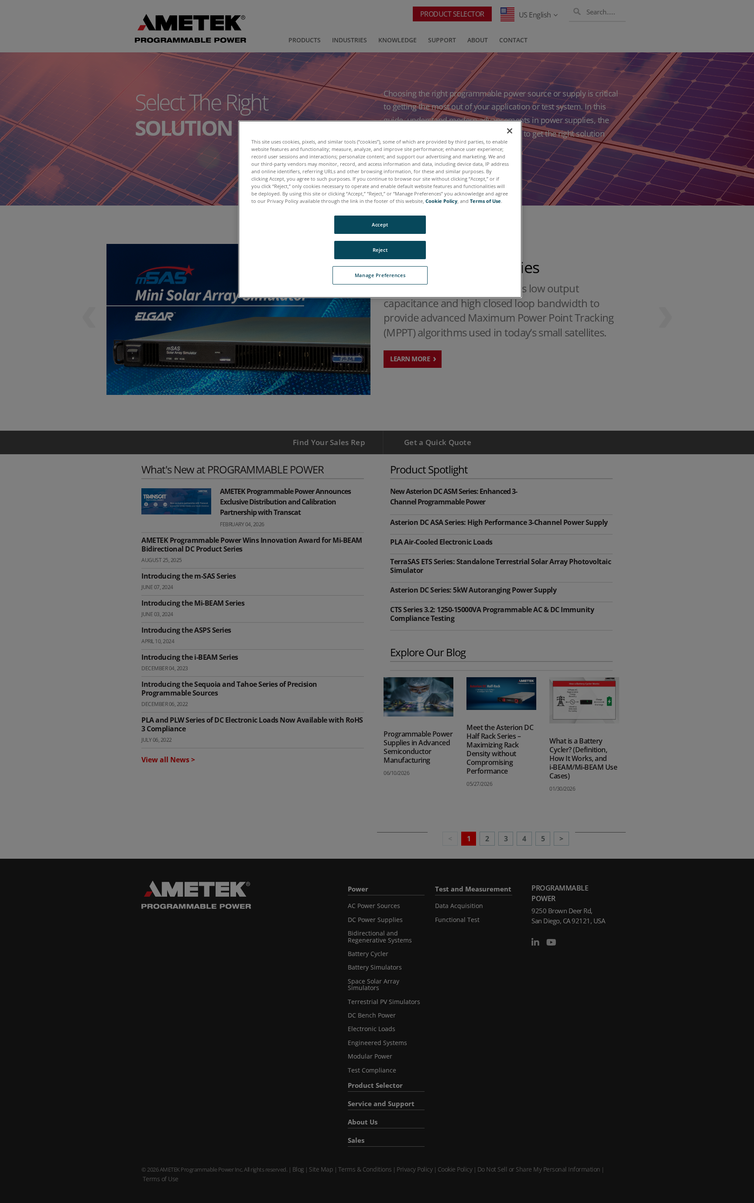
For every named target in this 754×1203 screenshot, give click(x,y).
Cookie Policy (441, 201)
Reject (380, 250)
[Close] (509, 131)
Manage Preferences (380, 275)
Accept (380, 224)
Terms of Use (485, 201)
